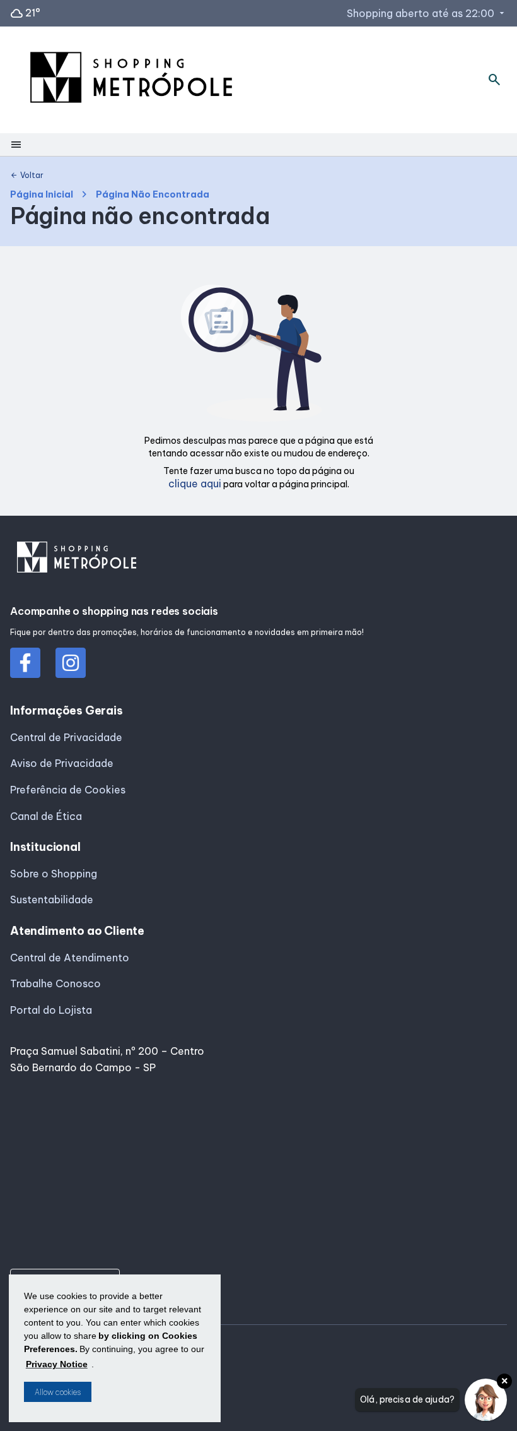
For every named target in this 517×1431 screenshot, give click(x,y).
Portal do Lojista (51, 1010)
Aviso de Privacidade (61, 763)
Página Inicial (41, 194)
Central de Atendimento (69, 957)
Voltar (27, 175)
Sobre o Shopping (53, 873)
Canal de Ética (46, 816)
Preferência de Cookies (67, 789)
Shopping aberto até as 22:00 (427, 13)
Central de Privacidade (66, 737)
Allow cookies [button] (58, 1392)
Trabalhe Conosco (55, 983)
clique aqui (194, 483)
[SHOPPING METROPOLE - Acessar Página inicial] (131, 80)
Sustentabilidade (51, 899)
